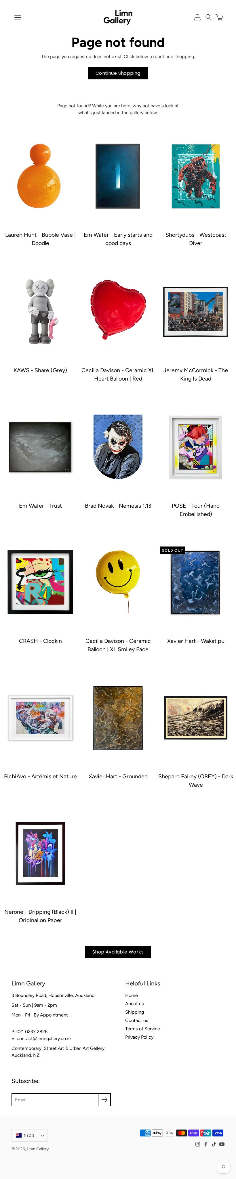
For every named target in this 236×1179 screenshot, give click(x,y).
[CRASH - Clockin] (40, 582)
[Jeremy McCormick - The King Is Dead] (195, 311)
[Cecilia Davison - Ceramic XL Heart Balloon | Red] (118, 311)
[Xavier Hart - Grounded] (118, 718)
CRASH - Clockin (40, 640)
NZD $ (29, 1135)
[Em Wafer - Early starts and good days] (118, 176)
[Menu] (18, 18)
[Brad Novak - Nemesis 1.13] (118, 447)
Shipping (134, 1012)
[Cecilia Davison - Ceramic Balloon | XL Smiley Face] (118, 582)
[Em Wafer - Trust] (40, 447)
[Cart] (219, 17)
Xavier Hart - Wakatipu (195, 640)
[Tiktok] (213, 1144)
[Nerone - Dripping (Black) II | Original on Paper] (40, 853)
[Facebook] (205, 1144)
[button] (208, 17)
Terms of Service (142, 1028)
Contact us (136, 1020)
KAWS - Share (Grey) (40, 370)
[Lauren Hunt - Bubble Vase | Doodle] (40, 176)
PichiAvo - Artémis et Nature (40, 776)
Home (131, 995)
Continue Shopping (118, 73)
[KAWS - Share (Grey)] (40, 311)
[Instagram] (197, 1144)
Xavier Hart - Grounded (118, 776)
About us (134, 1003)
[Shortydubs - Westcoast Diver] (195, 176)
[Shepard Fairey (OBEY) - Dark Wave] (195, 718)
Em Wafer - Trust (40, 505)
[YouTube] (221, 1144)
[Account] (197, 17)
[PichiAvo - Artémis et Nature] (40, 718)
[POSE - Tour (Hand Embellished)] (195, 447)
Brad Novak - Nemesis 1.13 (118, 505)
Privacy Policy (139, 1037)
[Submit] (104, 1099)
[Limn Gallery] (118, 17)
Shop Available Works (118, 952)
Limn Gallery (38, 1148)
